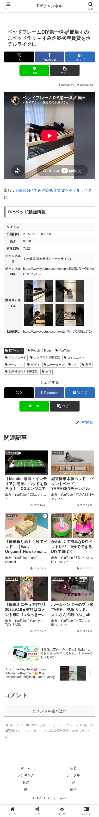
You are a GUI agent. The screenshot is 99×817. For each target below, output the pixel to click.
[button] (65, 70)
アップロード (17, 357)
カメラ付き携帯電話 (47, 357)
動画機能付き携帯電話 (23, 371)
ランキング (25, 775)
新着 (73, 768)
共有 (75, 364)
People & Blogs (41, 350)
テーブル (73, 775)
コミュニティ (76, 357)
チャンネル (16, 364)
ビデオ (35, 364)
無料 (48, 371)
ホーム (26, 768)
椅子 (73, 789)
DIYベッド (16, 350)
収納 (25, 782)
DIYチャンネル (49, 6)
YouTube (23, 190)
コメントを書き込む (49, 711)
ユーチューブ (55, 364)
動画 (88, 364)
